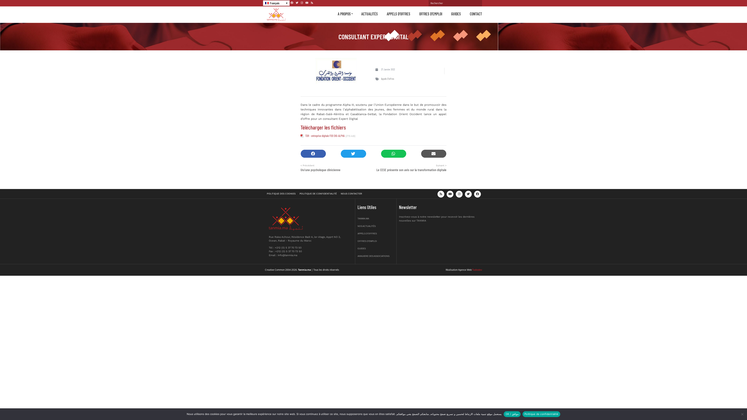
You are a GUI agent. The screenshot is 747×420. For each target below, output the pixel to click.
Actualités (369, 13)
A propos (344, 13)
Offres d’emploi (430, 13)
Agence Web (465, 270)
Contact (476, 13)
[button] (313, 154)
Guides (456, 13)
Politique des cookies (281, 193)
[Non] (742, 414)
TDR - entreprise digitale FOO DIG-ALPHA (325, 135)
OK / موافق (512, 414)
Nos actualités (367, 226)
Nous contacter (351, 193)
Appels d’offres (398, 13)
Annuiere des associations (373, 256)
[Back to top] (730, 407)
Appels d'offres (387, 78)
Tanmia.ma (363, 218)
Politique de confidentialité (318, 193)
